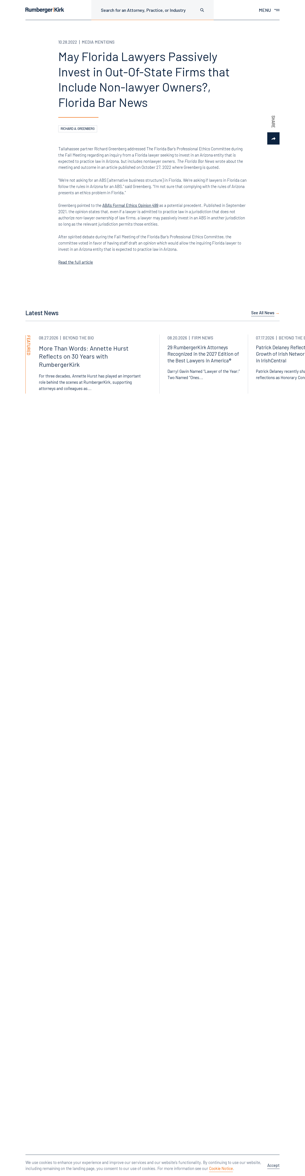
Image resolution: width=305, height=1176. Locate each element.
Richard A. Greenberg (78, 129)
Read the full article (75, 262)
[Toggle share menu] (273, 138)
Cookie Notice (221, 1168)
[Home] (44, 10)
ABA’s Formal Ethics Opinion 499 (130, 205)
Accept (273, 1165)
